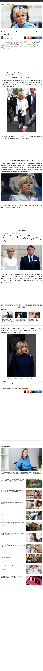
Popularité (7, 4)
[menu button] (41, 1)
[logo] (3, 1)
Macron (12, 4)
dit (19, 233)
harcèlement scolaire (7, 168)
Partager (40, 37)
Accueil (2, 4)
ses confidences (37, 73)
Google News (25, 389)
